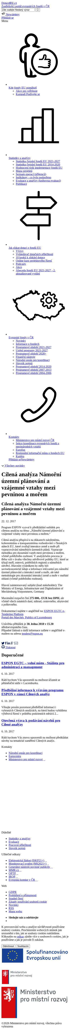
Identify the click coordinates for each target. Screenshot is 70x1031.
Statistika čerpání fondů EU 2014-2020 (38, 164)
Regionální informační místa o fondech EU (40, 453)
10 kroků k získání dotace (30, 257)
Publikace (21, 183)
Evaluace (14, 841)
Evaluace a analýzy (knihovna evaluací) (38, 180)
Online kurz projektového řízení (34, 260)
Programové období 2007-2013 (33, 369)
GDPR (13, 892)
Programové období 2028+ (31, 353)
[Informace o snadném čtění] (35, 829)
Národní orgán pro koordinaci (33, 360)
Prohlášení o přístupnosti (22, 895)
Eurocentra (15, 756)
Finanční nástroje (25, 356)
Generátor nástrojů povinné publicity (31, 866)
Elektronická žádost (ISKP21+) (28, 860)
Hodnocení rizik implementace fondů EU (39, 167)
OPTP (13, 873)
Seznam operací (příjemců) (31, 174)
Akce (19, 267)
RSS (11, 908)
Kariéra (20, 456)
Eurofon (20, 449)
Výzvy (20, 251)
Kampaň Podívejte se (28, 94)
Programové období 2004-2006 (33, 373)
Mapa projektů (24, 170)
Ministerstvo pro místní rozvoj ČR (35, 440)
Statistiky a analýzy (20, 838)
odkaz (20, 936)
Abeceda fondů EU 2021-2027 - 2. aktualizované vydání (35, 272)
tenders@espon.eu (32, 633)
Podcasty (21, 263)
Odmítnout (8, 946)
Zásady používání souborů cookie (28, 901)
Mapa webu (15, 911)
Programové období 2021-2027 (33, 347)
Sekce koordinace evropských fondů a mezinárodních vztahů (37, 445)
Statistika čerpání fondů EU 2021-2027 (38, 161)
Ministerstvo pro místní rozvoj (27, 759)
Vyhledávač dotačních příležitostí (34, 254)
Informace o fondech (27, 343)
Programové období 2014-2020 (33, 366)
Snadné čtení (16, 898)
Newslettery (27, 459)
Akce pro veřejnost (26, 90)
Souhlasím (23, 946)
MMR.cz (15, 870)
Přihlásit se (7, 17)
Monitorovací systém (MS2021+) (29, 863)
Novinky (21, 340)
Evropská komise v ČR (23, 879)
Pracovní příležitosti (20, 845)
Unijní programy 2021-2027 (32, 350)
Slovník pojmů (24, 363)
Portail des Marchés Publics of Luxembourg (26, 617)
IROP (13, 876)
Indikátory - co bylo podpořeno (33, 177)
